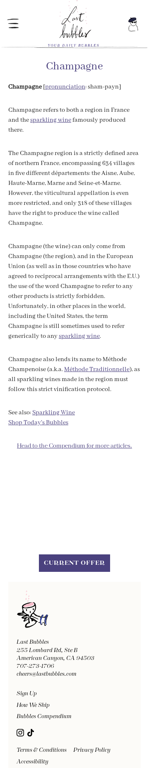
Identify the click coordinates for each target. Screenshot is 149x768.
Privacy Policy (92, 750)
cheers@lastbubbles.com (47, 674)
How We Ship (33, 705)
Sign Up (27, 693)
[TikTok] (30, 732)
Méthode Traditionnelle (97, 369)
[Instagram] (20, 732)
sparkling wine (50, 120)
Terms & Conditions (42, 750)
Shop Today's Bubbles (38, 422)
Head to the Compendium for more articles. (74, 446)
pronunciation (65, 87)
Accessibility (32, 761)
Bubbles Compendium (44, 716)
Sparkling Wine (53, 412)
